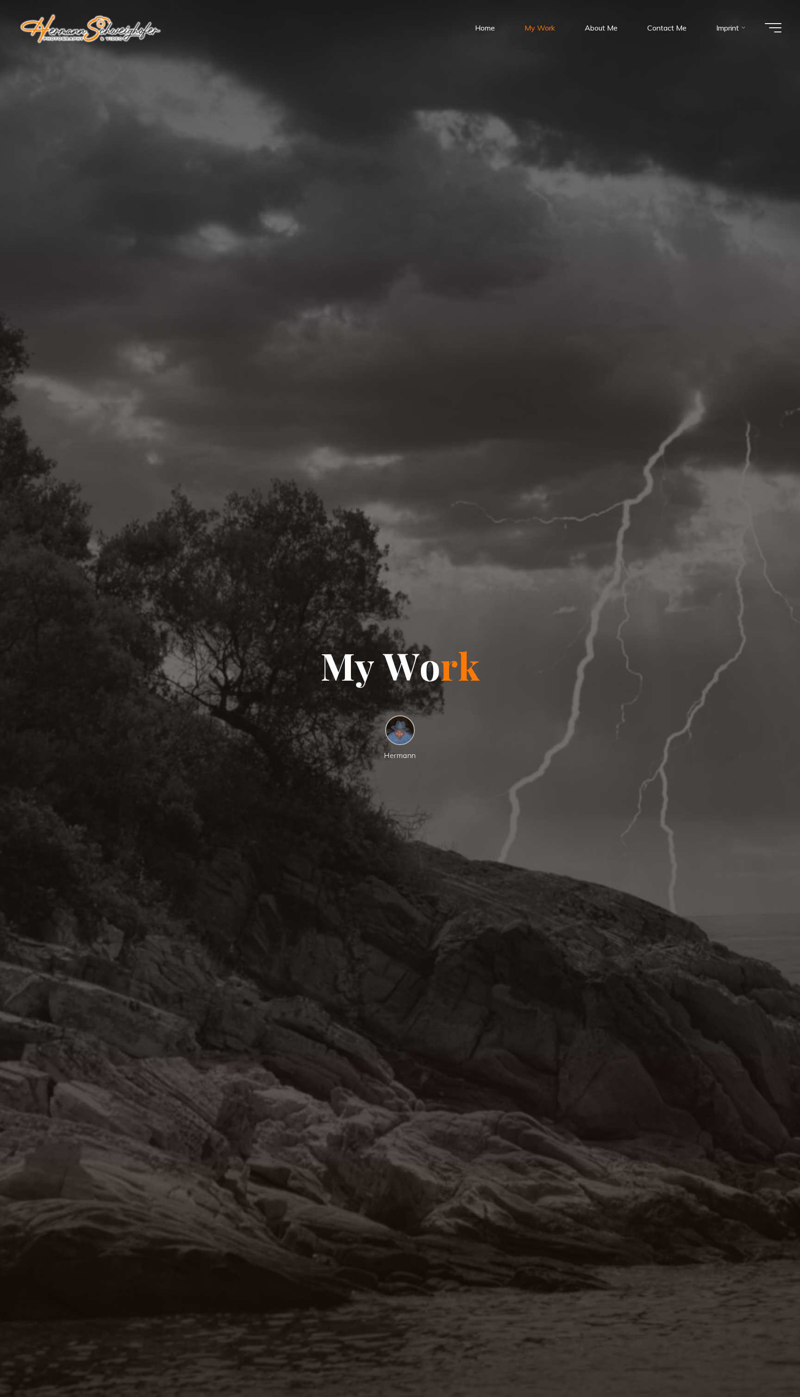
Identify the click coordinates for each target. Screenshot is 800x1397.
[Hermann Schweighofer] (90, 27)
